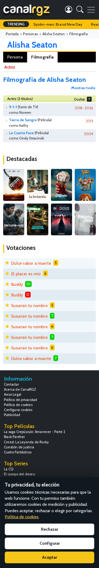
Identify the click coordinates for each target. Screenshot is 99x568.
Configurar (50, 543)
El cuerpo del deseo (19, 474)
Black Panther (14, 437)
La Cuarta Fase (21, 133)
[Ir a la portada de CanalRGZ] (26, 9)
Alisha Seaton (32, 44)
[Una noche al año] (37, 219)
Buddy (17, 284)
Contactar (11, 384)
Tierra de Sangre (23, 120)
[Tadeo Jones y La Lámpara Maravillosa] (85, 185)
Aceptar (49, 557)
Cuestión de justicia (19, 447)
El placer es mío (26, 273)
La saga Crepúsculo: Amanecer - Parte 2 (34, 432)
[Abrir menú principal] (91, 10)
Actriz (9, 67)
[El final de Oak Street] (85, 219)
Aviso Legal (12, 394)
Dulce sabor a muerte (31, 263)
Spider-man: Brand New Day (57, 24)
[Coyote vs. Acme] (13, 185)
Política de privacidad (20, 400)
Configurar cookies (18, 410)
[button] (79, 10)
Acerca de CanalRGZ (20, 389)
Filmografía (42, 57)
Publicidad (12, 415)
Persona (15, 57)
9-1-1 (13, 107)
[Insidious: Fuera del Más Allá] (61, 219)
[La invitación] (37, 185)
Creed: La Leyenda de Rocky (26, 442)
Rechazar (49, 529)
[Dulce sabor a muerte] (61, 185)
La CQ (8, 469)
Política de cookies (18, 405)
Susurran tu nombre (29, 305)
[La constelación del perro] (13, 219)
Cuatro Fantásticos (18, 452)
